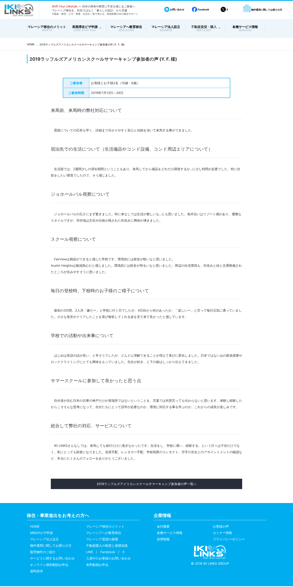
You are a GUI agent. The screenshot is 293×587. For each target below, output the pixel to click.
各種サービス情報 (245, 28)
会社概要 (163, 526)
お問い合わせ (176, 9)
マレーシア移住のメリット (47, 28)
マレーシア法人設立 (165, 28)
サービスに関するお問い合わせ (52, 558)
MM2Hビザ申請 (41, 533)
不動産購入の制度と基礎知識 (107, 546)
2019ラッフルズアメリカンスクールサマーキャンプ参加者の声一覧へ (147, 484)
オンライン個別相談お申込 (49, 565)
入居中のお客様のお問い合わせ (108, 558)
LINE (89, 552)
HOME (35, 526)
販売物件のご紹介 (43, 552)
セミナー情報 (222, 533)
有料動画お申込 (97, 565)
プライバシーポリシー (229, 539)
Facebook (203, 9)
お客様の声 (221, 526)
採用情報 (163, 539)
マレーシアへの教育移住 (103, 533)
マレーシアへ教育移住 (126, 28)
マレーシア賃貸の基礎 (102, 539)
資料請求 (36, 571)
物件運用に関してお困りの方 (266, 9)
